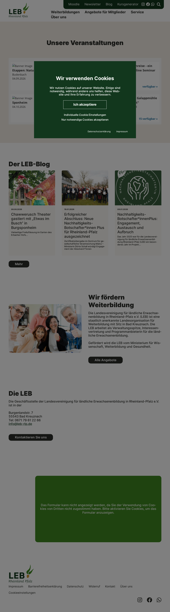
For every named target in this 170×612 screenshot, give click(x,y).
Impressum (122, 131)
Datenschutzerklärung (99, 131)
